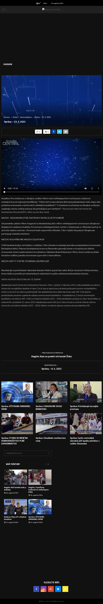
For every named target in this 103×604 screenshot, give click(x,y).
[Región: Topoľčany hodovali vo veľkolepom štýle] (40, 477)
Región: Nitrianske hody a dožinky (15, 488)
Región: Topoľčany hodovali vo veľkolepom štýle (38, 489)
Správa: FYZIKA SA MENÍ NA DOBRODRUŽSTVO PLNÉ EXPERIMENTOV (14, 440)
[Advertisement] (51, 328)
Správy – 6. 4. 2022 (51, 368)
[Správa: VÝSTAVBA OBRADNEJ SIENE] (40, 506)
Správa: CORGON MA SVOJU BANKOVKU (49, 408)
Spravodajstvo (34, 501)
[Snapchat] (65, 589)
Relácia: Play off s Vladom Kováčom (15, 517)
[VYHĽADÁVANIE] (49, 453)
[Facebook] (36, 589)
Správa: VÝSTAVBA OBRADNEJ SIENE (15, 408)
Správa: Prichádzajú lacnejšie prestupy (84, 408)
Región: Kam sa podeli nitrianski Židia (51, 356)
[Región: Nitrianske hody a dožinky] (15, 477)
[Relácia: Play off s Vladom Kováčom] (15, 506)
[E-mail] (58, 589)
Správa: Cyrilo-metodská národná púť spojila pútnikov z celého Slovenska (85, 440)
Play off (8, 501)
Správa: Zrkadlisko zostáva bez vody (51, 439)
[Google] (51, 589)
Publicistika (9, 472)
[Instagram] (44, 589)
